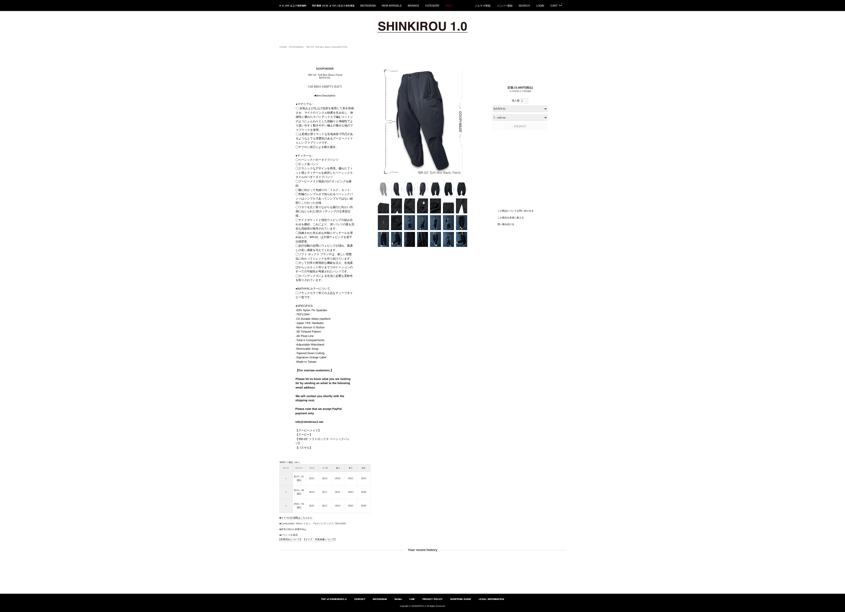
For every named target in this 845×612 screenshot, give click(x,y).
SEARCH (524, 5)
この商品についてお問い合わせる (515, 210)
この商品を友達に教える (510, 217)
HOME (283, 47)
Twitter (398, 599)
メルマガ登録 (482, 5)
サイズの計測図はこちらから (296, 517)
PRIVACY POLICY (432, 599)
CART (554, 5)
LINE (412, 599)
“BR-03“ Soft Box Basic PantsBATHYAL (327, 47)
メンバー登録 (505, 5)
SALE (449, 5)
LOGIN (540, 5)
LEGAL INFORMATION (491, 599)
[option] (422, 121)
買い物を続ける (505, 224)
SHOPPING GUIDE (460, 599)
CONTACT (359, 599)
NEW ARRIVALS (392, 5)
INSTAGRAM (368, 5)
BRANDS (413, 5)
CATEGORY (432, 5)
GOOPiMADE (296, 47)
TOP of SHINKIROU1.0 (334, 599)
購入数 (516, 100)
